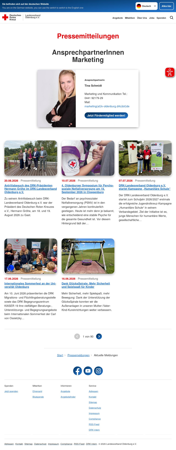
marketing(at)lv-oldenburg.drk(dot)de (107, 106)
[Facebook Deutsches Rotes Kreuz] (77, 370)
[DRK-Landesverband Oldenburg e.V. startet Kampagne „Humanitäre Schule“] (145, 158)
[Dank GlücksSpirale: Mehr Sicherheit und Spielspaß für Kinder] (88, 256)
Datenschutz (95, 407)
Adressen (93, 391)
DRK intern (94, 429)
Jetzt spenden (11, 391)
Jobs (151, 17)
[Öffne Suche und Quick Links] (171, 17)
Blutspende (38, 396)
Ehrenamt (37, 391)
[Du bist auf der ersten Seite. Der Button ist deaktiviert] (77, 336)
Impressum (94, 413)
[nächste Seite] (99, 336)
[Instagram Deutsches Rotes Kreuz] (98, 370)
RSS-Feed (94, 424)
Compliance (95, 418)
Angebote (117, 17)
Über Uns (142, 17)
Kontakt (92, 396)
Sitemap (93, 402)
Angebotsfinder (68, 396)
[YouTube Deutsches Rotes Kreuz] (88, 370)
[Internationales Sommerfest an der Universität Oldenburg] (30, 256)
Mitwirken (130, 17)
